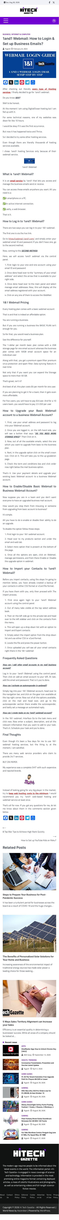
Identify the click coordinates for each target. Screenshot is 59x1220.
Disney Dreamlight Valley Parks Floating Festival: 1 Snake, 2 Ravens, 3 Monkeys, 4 (37, 1105)
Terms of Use (49, 1196)
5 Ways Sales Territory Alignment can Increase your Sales (27, 1023)
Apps (23, 1046)
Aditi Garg (27, 1055)
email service (16, 180)
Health (24, 1060)
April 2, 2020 (37, 1068)
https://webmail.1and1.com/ (21, 238)
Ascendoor (22, 1210)
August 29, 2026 (39, 1082)
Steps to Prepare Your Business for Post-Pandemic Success (24, 896)
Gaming (24, 1088)
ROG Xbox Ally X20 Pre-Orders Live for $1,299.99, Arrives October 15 (36, 1091)
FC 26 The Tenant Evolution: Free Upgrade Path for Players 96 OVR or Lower (37, 1077)
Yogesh (7, 49)
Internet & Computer (20, 34)
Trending (32, 1060)
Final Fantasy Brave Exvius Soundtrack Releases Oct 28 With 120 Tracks (36, 1119)
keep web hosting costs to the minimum (28, 793)
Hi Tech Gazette (27, 1207)
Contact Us (10, 1196)
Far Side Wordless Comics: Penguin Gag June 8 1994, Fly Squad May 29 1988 (38, 1133)
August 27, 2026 (39, 1138)
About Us (2, 1196)
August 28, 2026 (39, 1110)
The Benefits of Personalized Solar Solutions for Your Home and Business (28, 958)
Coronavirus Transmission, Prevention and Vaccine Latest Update (37, 1064)
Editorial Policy (24, 1196)
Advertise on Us (40, 1196)
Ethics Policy (17, 1196)
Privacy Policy (56, 1196)
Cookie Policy (32, 1196)
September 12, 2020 (43, 1055)
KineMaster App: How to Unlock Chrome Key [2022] (38, 1050)
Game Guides (26, 1074)
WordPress (45, 1210)
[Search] (54, 21)
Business (7, 34)
